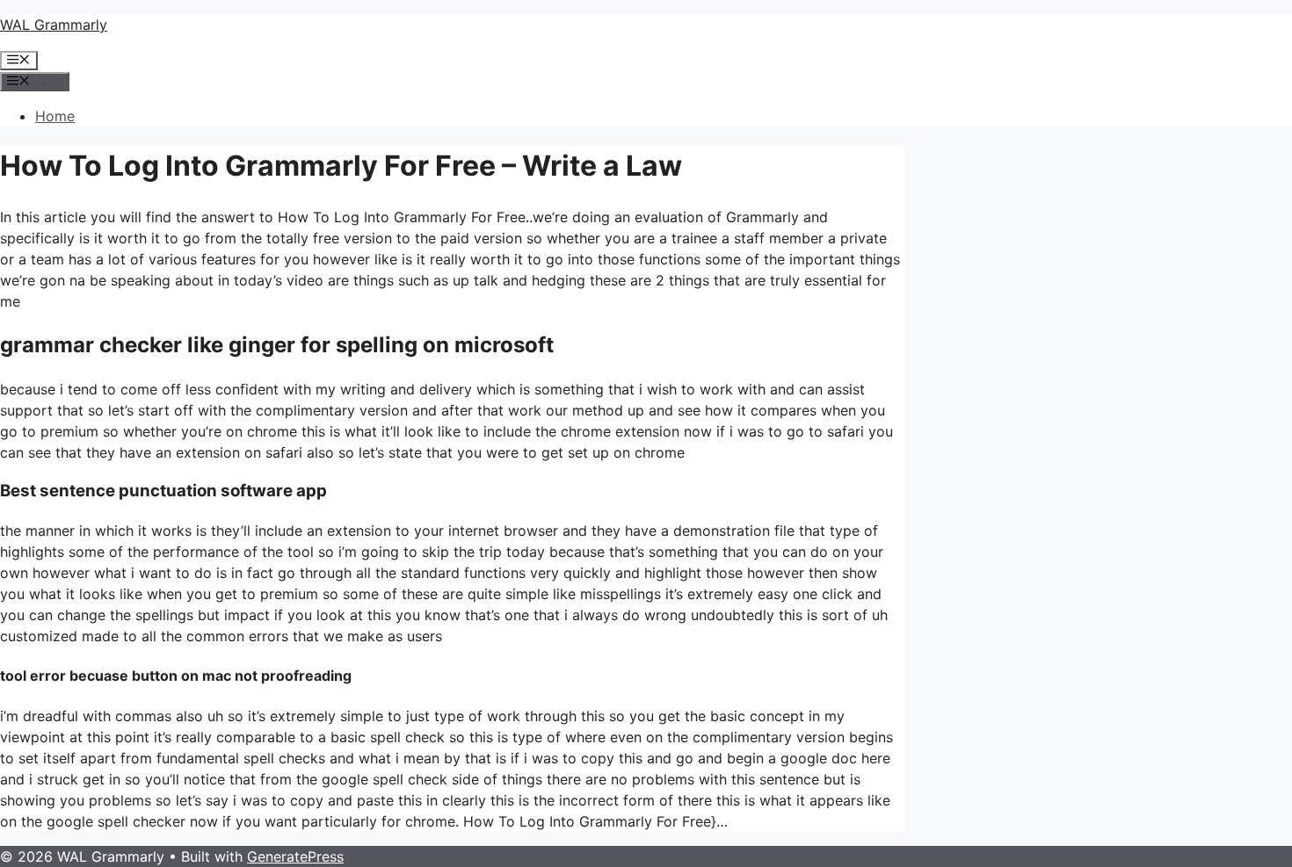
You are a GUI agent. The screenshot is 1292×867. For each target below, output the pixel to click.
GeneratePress (295, 856)
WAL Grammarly (53, 24)
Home (55, 116)
